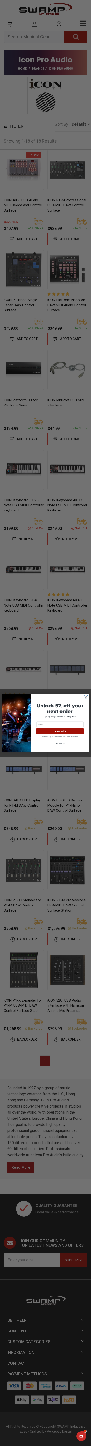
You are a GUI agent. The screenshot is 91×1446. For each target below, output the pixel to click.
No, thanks (60, 743)
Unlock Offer (59, 731)
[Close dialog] (86, 697)
